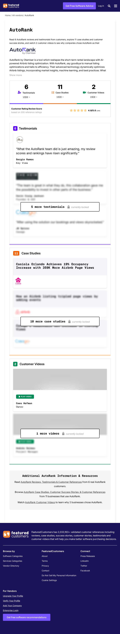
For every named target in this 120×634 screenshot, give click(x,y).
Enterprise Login (10, 610)
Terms (45, 561)
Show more (15, 75)
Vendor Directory (11, 565)
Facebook (85, 570)
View (25, 97)
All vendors (17, 15)
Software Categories (13, 556)
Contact (45, 570)
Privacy (45, 565)
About (45, 556)
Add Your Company (12, 605)
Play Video (26, 396)
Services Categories (12, 561)
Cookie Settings (49, 580)
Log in (101, 6)
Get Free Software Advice (79, 5)
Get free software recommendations (27, 617)
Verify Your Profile (11, 600)
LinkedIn (84, 561)
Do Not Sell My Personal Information (59, 575)
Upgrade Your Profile (13, 596)
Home (8, 15)
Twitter (83, 565)
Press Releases (87, 556)
